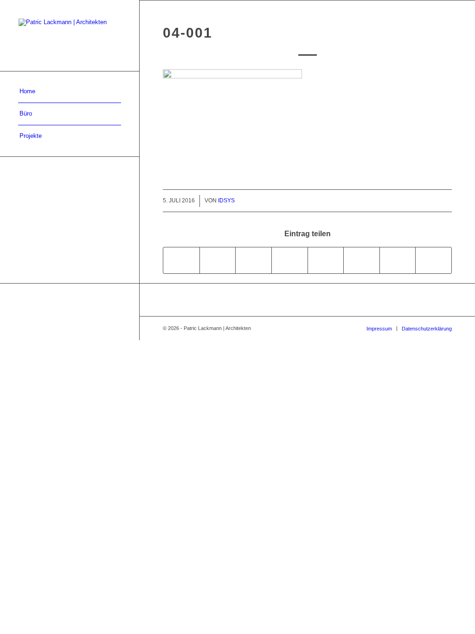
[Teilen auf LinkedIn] (290, 260)
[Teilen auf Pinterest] (253, 260)
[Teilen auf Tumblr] (326, 260)
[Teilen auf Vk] (361, 260)
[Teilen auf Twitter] (218, 260)
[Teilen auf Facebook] (181, 260)
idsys (226, 200)
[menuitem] (69, 92)
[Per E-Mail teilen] (433, 260)
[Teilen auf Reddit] (398, 260)
